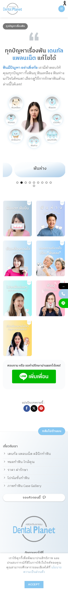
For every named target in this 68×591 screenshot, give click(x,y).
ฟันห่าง (34, 168)
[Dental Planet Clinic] (18, 9)
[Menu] (61, 8)
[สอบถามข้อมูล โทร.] (63, 294)
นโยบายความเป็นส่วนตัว (42, 569)
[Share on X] (34, 408)
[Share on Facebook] (26, 408)
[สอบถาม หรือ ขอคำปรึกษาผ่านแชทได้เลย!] (63, 303)
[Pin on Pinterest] (41, 408)
